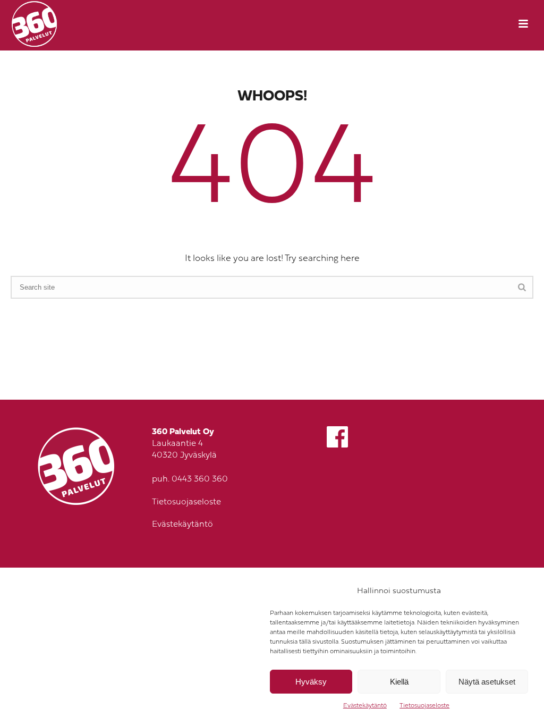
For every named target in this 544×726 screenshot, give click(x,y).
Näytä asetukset (486, 681)
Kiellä (399, 681)
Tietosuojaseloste (424, 706)
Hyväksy (311, 681)
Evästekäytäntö (365, 706)
